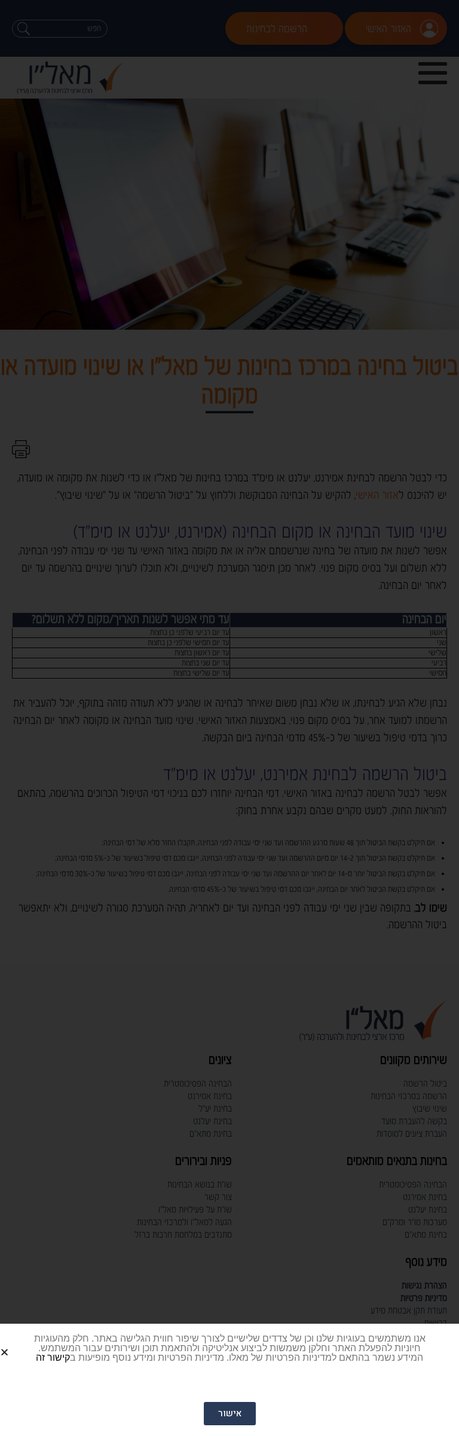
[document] (229, 718)
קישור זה (53, 1357)
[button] (19, 1342)
